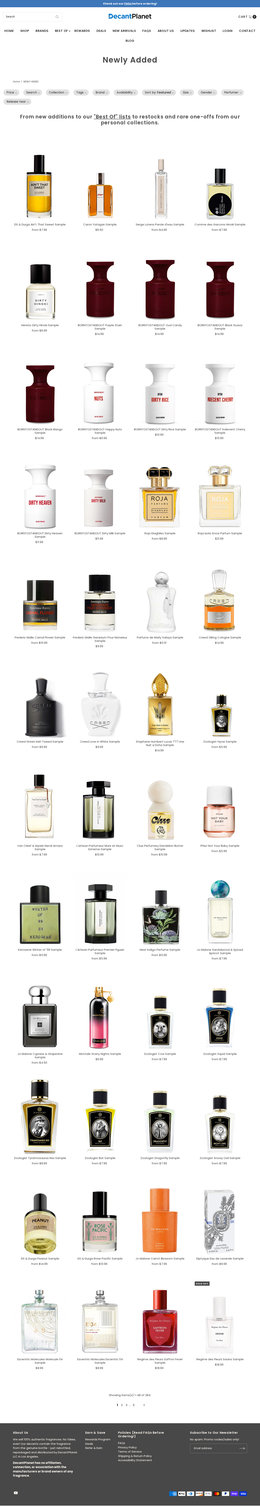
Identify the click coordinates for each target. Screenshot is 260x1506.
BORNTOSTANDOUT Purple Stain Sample (100, 327)
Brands (42, 31)
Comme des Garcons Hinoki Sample (220, 224)
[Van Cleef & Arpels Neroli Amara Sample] (40, 804)
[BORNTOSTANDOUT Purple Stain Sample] (100, 283)
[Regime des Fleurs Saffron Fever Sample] (160, 1318)
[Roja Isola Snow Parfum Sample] (220, 492)
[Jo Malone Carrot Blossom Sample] (160, 1217)
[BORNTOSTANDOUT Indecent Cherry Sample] (220, 388)
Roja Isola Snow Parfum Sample (220, 533)
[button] (11, 92)
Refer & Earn (93, 1448)
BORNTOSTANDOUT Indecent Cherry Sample (220, 431)
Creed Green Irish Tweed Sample (40, 742)
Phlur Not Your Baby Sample (219, 846)
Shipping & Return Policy (135, 1456)
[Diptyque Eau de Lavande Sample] (220, 1217)
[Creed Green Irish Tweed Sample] (40, 700)
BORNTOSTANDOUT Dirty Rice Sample (160, 429)
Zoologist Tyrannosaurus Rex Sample (40, 1158)
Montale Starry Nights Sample (100, 1054)
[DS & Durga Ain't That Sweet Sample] (40, 183)
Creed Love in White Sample (100, 742)
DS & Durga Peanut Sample (40, 1258)
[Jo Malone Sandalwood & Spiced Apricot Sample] (220, 908)
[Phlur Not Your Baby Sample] (220, 804)
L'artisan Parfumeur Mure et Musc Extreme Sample (100, 847)
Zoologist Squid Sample (220, 1054)
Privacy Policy (127, 1447)
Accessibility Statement (135, 1460)
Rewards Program (97, 1439)
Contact (247, 31)
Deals (101, 31)
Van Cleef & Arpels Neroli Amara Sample (40, 847)
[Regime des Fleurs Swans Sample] (220, 1318)
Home (9, 31)
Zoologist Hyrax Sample (220, 742)
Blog (130, 41)
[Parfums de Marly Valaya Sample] (160, 596)
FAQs (146, 31)
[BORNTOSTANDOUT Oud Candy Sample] (160, 283)
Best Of (61, 31)
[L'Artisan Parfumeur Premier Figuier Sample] (100, 908)
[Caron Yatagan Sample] (100, 183)
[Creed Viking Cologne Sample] (220, 596)
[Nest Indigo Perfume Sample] (160, 908)
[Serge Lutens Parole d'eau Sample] (160, 183)
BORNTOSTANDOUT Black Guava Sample (220, 327)
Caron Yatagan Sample (100, 224)
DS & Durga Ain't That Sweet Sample (40, 224)
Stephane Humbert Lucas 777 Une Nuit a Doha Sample (160, 743)
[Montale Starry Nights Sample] (100, 1012)
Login (228, 31)
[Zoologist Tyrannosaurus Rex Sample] (40, 1116)
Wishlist (208, 31)
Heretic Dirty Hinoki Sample (40, 325)
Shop (24, 31)
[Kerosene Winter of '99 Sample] (40, 908)
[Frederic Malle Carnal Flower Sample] (40, 596)
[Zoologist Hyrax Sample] (220, 700)
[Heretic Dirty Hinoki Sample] (40, 283)
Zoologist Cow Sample (160, 1054)
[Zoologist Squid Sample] (220, 1012)
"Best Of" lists (112, 116)
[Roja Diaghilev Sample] (160, 492)
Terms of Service (130, 1452)
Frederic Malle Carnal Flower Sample (40, 637)
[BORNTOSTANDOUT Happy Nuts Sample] (100, 388)
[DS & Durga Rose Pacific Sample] (100, 1217)
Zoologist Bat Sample (100, 1158)
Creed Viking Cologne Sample (220, 637)
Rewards (82, 31)
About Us (166, 31)
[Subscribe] (242, 1448)
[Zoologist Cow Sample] (160, 1012)
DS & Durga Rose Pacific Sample (100, 1258)
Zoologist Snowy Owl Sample (220, 1158)
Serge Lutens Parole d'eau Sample (160, 224)
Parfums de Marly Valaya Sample (160, 637)
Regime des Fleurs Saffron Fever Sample (160, 1361)
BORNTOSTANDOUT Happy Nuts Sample (100, 431)
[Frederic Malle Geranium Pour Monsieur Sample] (100, 596)
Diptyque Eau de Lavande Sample (220, 1258)
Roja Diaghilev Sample (159, 533)
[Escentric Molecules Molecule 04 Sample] (40, 1318)
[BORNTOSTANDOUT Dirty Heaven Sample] (40, 492)
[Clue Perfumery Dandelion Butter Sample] (160, 804)
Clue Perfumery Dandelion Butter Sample (160, 847)
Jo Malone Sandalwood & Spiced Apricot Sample (220, 951)
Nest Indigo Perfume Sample (160, 950)
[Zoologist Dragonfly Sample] (160, 1116)
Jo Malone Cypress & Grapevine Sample (40, 1055)
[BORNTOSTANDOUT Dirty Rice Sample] (160, 388)
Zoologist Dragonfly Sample (160, 1158)
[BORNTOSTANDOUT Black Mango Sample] (40, 388)
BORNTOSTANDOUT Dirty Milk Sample (100, 533)
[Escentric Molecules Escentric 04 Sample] (100, 1318)
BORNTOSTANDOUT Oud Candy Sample (160, 327)
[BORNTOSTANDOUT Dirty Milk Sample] (100, 492)
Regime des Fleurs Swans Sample (220, 1359)
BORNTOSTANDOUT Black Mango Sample (40, 431)
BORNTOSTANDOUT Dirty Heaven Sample (40, 535)
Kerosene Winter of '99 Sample (40, 950)
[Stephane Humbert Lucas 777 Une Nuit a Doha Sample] (160, 700)
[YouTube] (16, 1493)
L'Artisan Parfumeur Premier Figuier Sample (100, 951)
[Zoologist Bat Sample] (100, 1116)
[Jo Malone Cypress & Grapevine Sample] (40, 1012)
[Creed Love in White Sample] (100, 700)
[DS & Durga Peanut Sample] (40, 1217)
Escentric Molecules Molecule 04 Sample (40, 1361)
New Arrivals (124, 31)
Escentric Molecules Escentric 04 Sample (100, 1361)
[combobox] (32, 17)
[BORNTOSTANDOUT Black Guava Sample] (220, 283)
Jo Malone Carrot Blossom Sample (160, 1258)
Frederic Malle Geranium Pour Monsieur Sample (100, 639)
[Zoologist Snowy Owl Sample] (220, 1116)
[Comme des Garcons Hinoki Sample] (220, 183)
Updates (187, 31)
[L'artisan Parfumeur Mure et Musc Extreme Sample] (100, 804)
